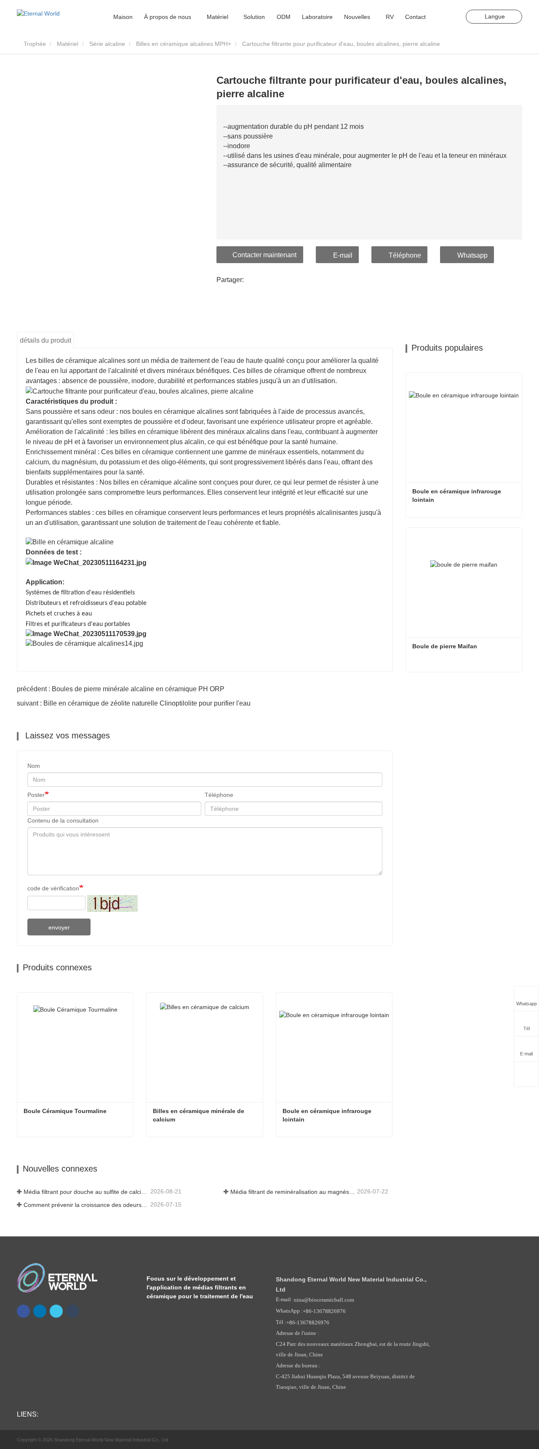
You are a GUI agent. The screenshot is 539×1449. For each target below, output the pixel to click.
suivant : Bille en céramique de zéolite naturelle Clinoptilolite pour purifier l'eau (134, 703)
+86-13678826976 (324, 1311)
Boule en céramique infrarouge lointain (328, 1115)
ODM (284, 17)
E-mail (342, 255)
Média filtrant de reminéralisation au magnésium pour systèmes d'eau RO (292, 1191)
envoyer (59, 927)
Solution (254, 17)
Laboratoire (317, 17)
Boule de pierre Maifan (444, 646)
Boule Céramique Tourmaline (65, 1111)
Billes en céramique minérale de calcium (199, 1115)
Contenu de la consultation (63, 820)
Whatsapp (472, 255)
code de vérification (53, 888)
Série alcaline (107, 43)
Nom (33, 765)
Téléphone (405, 255)
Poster (36, 794)
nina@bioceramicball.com (324, 1300)
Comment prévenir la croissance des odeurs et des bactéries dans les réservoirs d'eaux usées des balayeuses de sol (86, 1204)
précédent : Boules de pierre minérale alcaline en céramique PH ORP (120, 689)
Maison (123, 17)
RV (390, 17)
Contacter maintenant (264, 254)
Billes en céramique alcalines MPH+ (183, 43)
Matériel (67, 43)
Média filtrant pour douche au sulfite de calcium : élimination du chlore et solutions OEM (86, 1191)
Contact (415, 17)
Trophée (34, 43)
